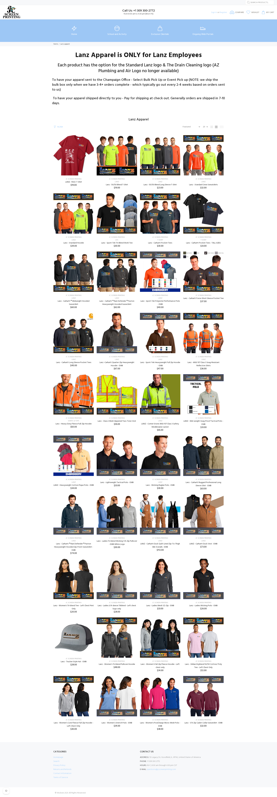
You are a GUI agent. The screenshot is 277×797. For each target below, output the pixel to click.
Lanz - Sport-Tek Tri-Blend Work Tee (117, 243)
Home (55, 44)
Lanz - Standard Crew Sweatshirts (203, 184)
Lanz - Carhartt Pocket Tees (160, 243)
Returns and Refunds (62, 769)
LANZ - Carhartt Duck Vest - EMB (203, 543)
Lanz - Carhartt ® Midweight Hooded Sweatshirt (73, 302)
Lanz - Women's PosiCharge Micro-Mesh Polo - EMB (160, 724)
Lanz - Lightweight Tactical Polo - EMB (117, 482)
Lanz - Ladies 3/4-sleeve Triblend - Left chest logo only (117, 607)
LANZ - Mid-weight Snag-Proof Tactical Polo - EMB (203, 422)
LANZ (117, 181)
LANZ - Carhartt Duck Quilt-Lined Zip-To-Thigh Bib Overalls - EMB (160, 545)
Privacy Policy (59, 765)
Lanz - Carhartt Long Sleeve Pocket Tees (73, 362)
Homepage (58, 757)
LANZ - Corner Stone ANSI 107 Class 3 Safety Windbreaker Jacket (160, 425)
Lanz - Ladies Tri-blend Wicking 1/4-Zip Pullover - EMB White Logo (117, 542)
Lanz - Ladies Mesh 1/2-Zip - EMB (160, 605)
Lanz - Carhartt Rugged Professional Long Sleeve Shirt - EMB (203, 484)
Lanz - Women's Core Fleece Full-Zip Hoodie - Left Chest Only (73, 724)
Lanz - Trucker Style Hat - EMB (74, 661)
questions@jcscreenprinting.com (161, 769)
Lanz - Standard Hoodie (73, 243)
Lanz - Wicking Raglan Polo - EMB (160, 485)
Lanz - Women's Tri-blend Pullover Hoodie (117, 664)
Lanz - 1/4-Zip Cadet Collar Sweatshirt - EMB (203, 723)
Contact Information (62, 773)
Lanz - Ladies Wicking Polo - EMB (203, 605)
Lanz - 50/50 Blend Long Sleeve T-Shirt (160, 184)
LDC (116, 240)
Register (223, 12)
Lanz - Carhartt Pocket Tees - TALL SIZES (203, 243)
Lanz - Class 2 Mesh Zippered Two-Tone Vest (117, 421)
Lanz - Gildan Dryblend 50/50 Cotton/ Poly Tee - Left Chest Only (203, 666)
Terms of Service (60, 777)
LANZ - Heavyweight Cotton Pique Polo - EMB (74, 485)
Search (56, 761)
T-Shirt (160, 240)
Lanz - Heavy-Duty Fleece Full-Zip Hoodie (74, 424)
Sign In (214, 12)
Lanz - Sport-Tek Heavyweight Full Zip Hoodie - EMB (160, 364)
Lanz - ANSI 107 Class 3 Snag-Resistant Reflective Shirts (203, 364)
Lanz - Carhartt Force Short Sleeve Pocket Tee (203, 298)
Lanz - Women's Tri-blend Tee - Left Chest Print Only (73, 607)
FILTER (60, 127)
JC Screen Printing (74, 179)
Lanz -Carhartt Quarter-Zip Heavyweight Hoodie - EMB (117, 364)
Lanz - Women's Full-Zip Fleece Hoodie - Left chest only (160, 666)
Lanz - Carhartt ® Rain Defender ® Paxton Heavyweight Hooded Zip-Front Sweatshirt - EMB (73, 547)
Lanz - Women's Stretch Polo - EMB (117, 723)
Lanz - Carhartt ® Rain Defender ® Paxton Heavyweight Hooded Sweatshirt (116, 302)
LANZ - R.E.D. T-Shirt (73, 182)
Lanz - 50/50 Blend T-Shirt (117, 184)
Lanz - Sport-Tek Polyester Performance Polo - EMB (160, 302)
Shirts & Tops (73, 420)
